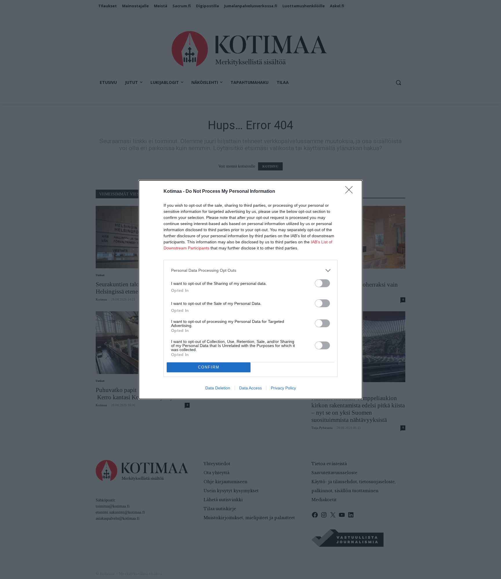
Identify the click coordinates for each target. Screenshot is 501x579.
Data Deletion (217, 388)
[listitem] (250, 270)
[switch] (322, 283)
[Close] (350, 191)
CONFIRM (208, 367)
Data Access (250, 388)
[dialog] (250, 289)
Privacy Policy (283, 388)
